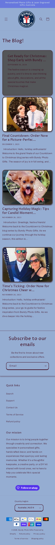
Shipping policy (37, 538)
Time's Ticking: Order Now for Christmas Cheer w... (25, 288)
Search (10, 394)
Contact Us (12, 407)
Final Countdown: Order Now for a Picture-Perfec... (25, 138)
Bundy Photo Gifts (25, 530)
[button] (6, 19)
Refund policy (13, 421)
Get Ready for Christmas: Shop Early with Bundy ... (27, 58)
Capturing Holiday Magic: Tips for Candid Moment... (25, 211)
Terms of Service (15, 414)
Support (10, 400)
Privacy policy (39, 534)
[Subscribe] (45, 366)
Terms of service (21, 538)
